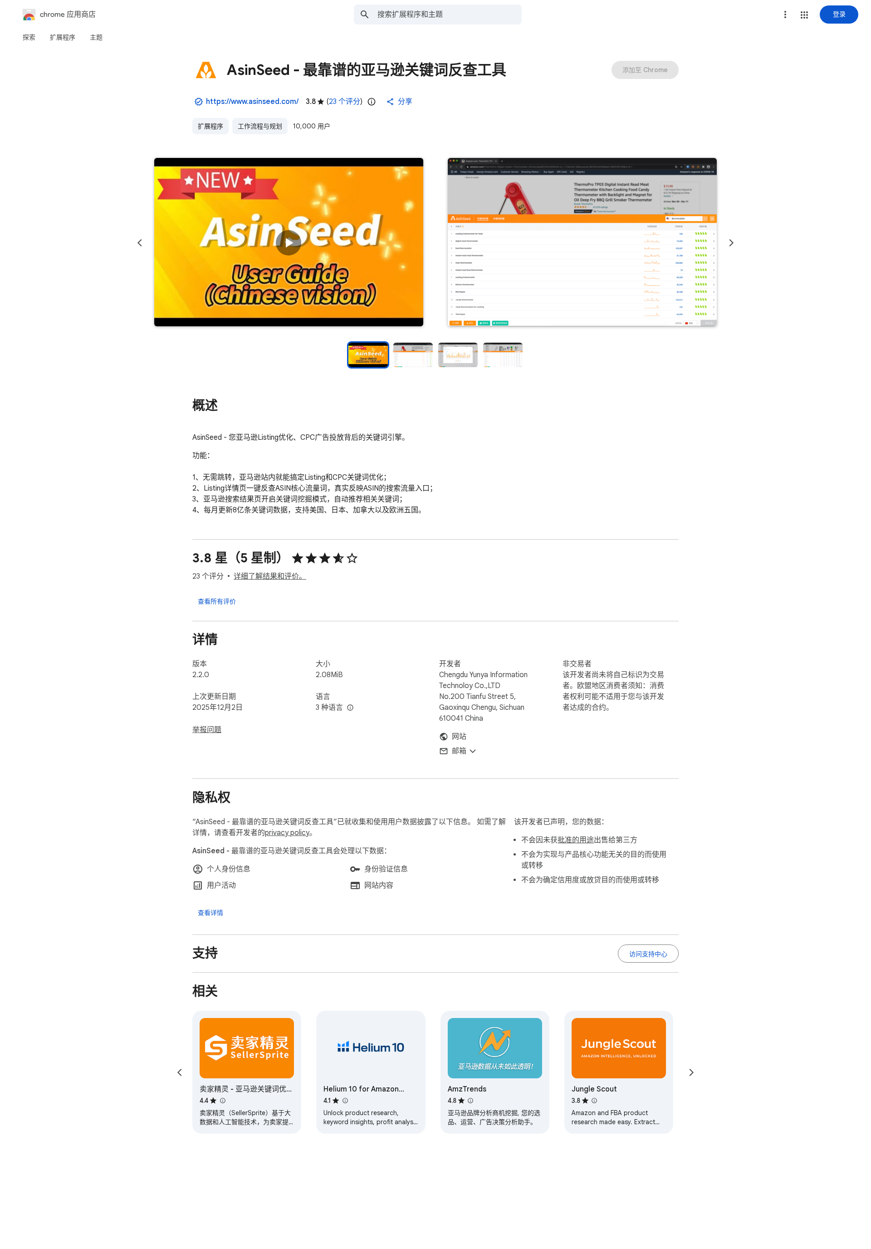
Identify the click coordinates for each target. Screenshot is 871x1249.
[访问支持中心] (648, 953)
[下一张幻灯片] (731, 243)
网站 (459, 736)
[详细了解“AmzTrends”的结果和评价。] (470, 1100)
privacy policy (287, 832)
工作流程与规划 (260, 126)
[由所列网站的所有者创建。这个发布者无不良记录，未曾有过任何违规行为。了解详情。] (199, 102)
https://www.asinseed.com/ (252, 101)
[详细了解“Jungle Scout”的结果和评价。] (594, 1100)
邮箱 (459, 751)
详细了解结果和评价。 (270, 576)
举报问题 (206, 729)
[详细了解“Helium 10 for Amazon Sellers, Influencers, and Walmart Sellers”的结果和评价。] (345, 1100)
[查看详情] (210, 913)
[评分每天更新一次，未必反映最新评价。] (371, 102)
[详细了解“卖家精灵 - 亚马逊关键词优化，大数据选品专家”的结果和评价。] (222, 1100)
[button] (804, 15)
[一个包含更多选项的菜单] (785, 14)
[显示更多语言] (350, 708)
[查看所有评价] (216, 601)
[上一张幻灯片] (140, 243)
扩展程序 (210, 126)
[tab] (29, 37)
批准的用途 (576, 840)
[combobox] (449, 14)
